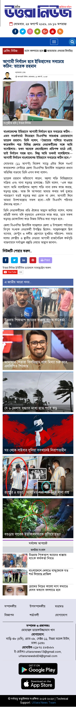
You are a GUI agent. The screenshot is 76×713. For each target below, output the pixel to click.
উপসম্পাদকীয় (37, 606)
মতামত (59, 606)
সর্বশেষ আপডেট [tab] (38, 543)
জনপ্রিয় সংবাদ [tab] (38, 550)
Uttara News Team (44, 702)
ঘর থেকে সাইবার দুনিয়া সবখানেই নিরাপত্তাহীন (35, 450)
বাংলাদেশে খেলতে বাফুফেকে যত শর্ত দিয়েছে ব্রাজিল (48, 572)
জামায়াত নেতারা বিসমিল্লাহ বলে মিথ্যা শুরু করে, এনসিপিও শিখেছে (36, 364)
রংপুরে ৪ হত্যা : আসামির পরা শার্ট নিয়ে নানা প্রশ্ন (36, 492)
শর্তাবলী (34, 615)
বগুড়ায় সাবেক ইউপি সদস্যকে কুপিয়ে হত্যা (32, 534)
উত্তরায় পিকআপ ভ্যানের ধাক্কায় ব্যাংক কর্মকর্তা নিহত (34, 322)
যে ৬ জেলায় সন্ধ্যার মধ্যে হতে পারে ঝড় (30, 408)
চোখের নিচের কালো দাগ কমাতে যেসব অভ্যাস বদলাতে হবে (48, 588)
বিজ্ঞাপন (9, 615)
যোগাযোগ (61, 615)
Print (46, 260)
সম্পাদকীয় (10, 606)
